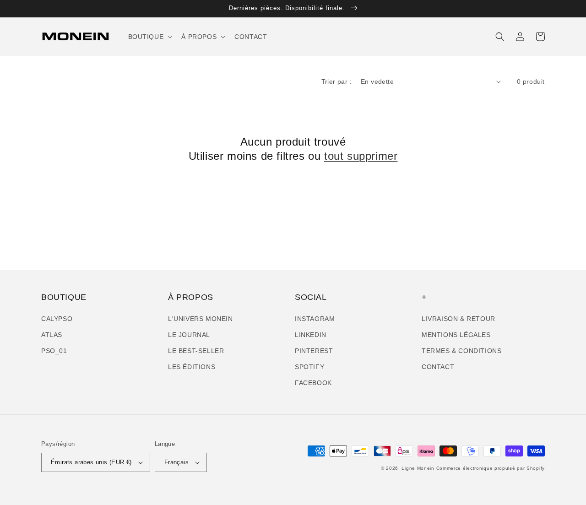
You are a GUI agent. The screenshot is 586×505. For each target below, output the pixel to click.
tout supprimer (360, 156)
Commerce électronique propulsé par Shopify (490, 468)
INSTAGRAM (315, 318)
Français (176, 462)
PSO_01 (54, 350)
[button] (149, 36)
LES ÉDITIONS (191, 366)
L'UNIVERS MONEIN (200, 318)
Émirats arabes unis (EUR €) (91, 462)
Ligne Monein (418, 468)
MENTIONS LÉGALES (456, 334)
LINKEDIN (310, 334)
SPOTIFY (309, 366)
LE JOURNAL (189, 334)
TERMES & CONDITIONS (461, 350)
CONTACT (438, 366)
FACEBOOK (313, 382)
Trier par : (336, 81)
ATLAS (51, 334)
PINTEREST (314, 350)
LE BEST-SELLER (196, 350)
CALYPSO (56, 318)
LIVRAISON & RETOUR (458, 318)
